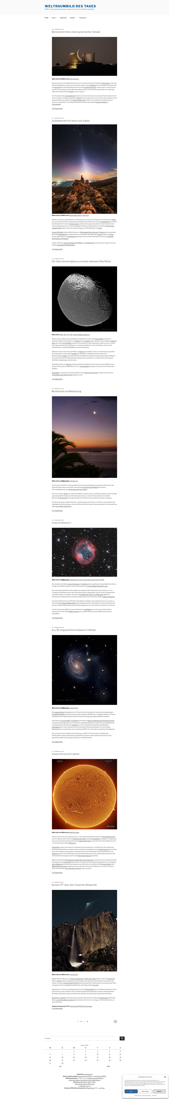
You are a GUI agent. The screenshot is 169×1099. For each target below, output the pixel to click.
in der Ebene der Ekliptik (90, 487)
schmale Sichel (70, 96)
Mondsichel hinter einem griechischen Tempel (76, 32)
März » (109, 1066)
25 (109, 1060)
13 (50, 1057)
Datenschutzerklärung (146, 1095)
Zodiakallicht (105, 222)
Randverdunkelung (84, 856)
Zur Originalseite (57, 108)
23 (85, 1060)
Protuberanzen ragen (72, 860)
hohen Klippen (84, 366)
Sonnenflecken (106, 864)
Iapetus (87, 341)
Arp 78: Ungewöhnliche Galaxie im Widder (74, 630)
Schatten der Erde (90, 87)
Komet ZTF (111, 979)
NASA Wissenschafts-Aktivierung (84, 1084)
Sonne (100, 228)
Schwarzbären (90, 989)
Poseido (98, 102)
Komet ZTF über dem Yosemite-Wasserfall (74, 884)
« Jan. (60, 1066)
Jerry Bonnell (97, 1076)
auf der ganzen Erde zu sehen (77, 489)
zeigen (65, 356)
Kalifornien (88, 979)
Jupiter (100, 234)
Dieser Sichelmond (79, 100)
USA (94, 979)
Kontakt (72, 18)
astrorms (86, 215)
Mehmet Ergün (74, 832)
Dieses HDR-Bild (57, 232)
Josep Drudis (74, 708)
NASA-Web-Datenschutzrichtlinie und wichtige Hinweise (84, 1080)
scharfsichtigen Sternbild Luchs (97, 586)
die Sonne (57, 87)
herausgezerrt (56, 727)
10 (97, 1054)
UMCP (104, 1076)
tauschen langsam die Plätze (73, 243)
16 (85, 1057)
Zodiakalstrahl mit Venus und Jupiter (71, 120)
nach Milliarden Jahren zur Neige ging (91, 594)
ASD (84, 1082)
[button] (165, 1077)
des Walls (68, 343)
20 (50, 1060)
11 (109, 1054)
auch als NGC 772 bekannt (70, 721)
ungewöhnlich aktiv (85, 841)
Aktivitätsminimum (109, 837)
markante (110, 236)
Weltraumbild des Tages (70, 6)
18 (109, 1057)
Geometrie (105, 83)
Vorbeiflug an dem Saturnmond (62, 375)
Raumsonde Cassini (90, 373)
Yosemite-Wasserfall (76, 979)
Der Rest (74, 354)
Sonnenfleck (96, 839)
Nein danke (145, 1091)
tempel (104, 102)
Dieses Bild (55, 373)
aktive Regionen (57, 864)
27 (50, 1063)
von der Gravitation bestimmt (65, 1000)
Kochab (95, 985)
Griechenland (56, 104)
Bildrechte (65, 481)
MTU (89, 1076)
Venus (112, 234)
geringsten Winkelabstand (66, 245)
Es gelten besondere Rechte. (95, 1078)
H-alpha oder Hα (103, 849)
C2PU (102, 580)
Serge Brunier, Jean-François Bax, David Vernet (85, 580)
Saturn (77, 341)
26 (120, 1060)
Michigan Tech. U (85, 1086)
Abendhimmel (89, 243)
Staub (114, 219)
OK (131, 1091)
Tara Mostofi (74, 974)
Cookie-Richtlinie (137, 1095)
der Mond (92, 85)
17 (97, 1057)
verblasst (63, 998)
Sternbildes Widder (58, 714)
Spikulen (55, 853)
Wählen (159, 1091)
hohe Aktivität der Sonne (73, 868)
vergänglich (87, 609)
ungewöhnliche (59, 712)
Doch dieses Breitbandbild (67, 603)
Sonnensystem (74, 224)
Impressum (154, 1095)
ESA (65, 335)
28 (62, 1063)
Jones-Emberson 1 (61, 522)
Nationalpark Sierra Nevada (89, 232)
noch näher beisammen (63, 506)
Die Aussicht (63, 498)
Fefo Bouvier (74, 481)
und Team (102, 1088)
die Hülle (85, 584)
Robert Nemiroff (83, 1076)
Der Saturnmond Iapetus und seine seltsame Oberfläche (81, 261)
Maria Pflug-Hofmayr (89, 1088)
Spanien (102, 232)
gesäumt (75, 725)
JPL (68, 335)
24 (97, 1060)
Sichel (71, 91)
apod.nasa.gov (88, 1074)
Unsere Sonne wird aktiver (66, 754)
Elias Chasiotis (74, 79)
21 (62, 1060)
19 (120, 1057)
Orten (66, 494)
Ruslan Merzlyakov (76, 215)
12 (120, 1054)
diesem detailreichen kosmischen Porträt (100, 721)
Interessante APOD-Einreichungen (81, 1006)
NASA (61, 335)
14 (62, 1057)
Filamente (67, 862)
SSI (71, 335)
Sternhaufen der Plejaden (60, 239)
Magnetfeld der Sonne (59, 866)
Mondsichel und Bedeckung (66, 391)
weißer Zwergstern (108, 597)
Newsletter (63, 18)
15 (74, 1057)
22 (74, 1060)
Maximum (72, 843)
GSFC (93, 1082)
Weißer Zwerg (73, 611)
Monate (76, 839)
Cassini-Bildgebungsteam (81, 335)
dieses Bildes (99, 339)
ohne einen (82, 839)
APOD (46, 18)
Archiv (54, 18)
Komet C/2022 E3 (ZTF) (71, 983)
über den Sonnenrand (86, 860)
